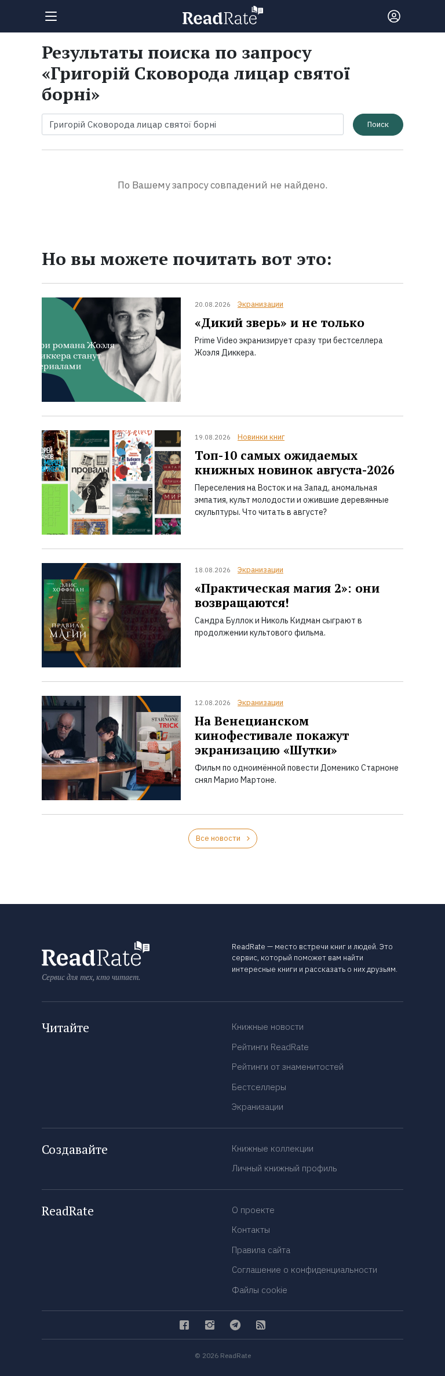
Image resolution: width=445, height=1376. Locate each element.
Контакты (251, 1229)
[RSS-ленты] (260, 1325)
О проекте (253, 1209)
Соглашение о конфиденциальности (304, 1269)
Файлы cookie (259, 1289)
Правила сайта (261, 1249)
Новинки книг (261, 437)
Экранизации (260, 304)
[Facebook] (184, 1325)
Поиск (378, 124)
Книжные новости (268, 1026)
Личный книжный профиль (284, 1168)
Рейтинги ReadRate (270, 1046)
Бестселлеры (259, 1086)
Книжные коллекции (272, 1148)
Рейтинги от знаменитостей (288, 1066)
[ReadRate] (223, 15)
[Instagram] (209, 1325)
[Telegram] (235, 1325)
